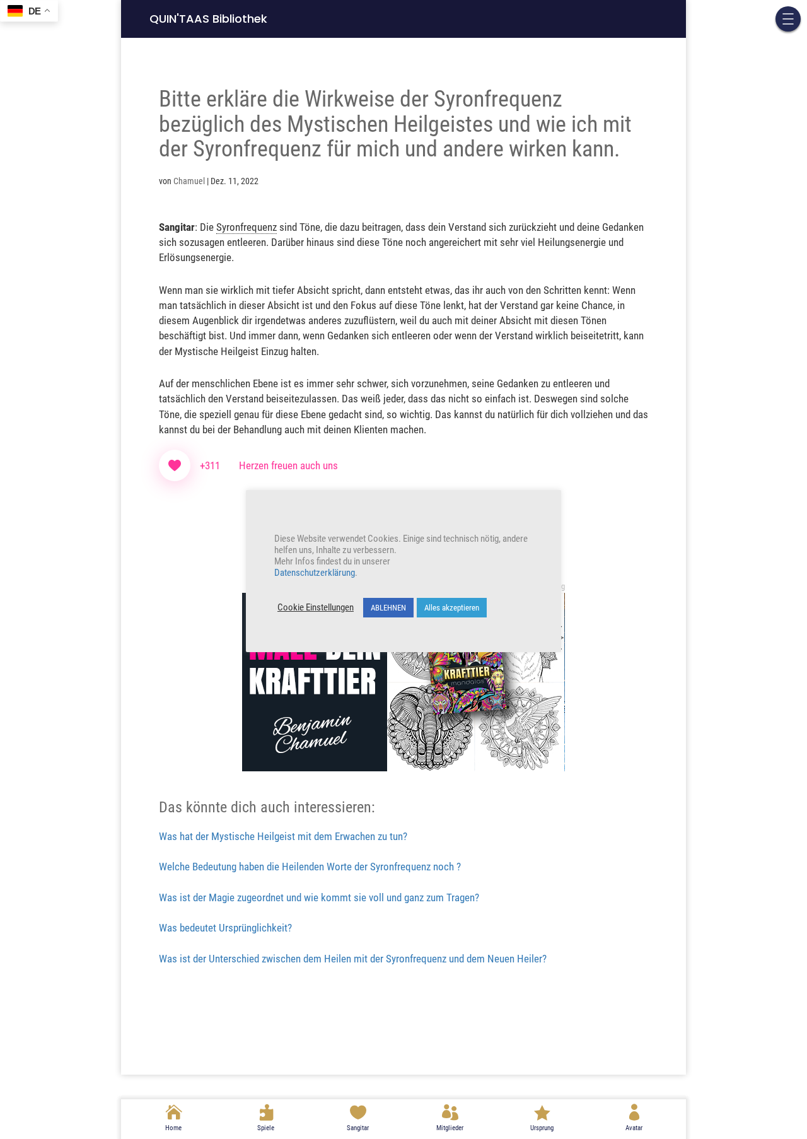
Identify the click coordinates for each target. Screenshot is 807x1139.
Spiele (265, 1128)
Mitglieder (449, 1128)
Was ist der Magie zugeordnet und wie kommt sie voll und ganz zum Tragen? (319, 897)
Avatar (633, 1128)
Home (173, 1128)
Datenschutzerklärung (314, 572)
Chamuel (189, 181)
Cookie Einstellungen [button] (315, 607)
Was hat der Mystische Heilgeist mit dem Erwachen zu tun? (283, 836)
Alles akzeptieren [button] (451, 607)
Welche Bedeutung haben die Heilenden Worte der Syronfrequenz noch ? (310, 866)
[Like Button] (174, 465)
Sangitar (358, 1128)
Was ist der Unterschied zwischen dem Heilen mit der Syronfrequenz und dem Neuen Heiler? (353, 958)
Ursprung (542, 1128)
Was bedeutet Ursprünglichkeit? (225, 927)
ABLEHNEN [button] (388, 607)
